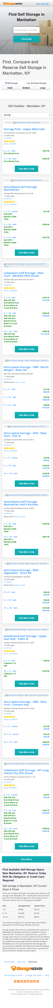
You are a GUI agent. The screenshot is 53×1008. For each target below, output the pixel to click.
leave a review (19, 382)
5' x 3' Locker (11, 211)
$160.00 (45, 465)
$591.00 (45, 537)
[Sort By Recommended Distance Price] (26, 115)
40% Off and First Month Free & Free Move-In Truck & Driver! (11, 304)
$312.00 (45, 300)
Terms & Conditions (32, 990)
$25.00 (46, 458)
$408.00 (45, 476)
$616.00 (45, 831)
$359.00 (45, 316)
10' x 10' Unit (10, 331)
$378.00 (45, 473)
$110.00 (45, 407)
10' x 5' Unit (10, 671)
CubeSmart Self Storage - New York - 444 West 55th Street (23, 274)
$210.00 (45, 608)
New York (21, 962)
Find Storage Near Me (16, 990)
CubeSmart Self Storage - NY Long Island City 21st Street (26, 771)
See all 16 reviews (10, 654)
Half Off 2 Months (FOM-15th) (10, 529)
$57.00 (46, 734)
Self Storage (12, 83)
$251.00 (45, 813)
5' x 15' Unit (10, 405)
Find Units (26, 38)
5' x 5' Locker (11, 458)
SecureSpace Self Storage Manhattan (20, 188)
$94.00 (46, 600)
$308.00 (45, 828)
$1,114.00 (45, 334)
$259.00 (45, 224)
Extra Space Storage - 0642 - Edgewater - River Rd (22, 571)
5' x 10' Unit (10, 158)
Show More (26, 859)
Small (9, 88)
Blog (47, 975)
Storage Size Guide (34, 975)
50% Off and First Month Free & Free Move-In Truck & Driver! (11, 801)
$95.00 (46, 397)
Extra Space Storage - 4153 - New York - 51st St (25, 434)
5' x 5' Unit (9, 151)
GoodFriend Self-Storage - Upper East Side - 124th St (25, 637)
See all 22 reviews (10, 719)
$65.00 (46, 797)
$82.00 (46, 392)
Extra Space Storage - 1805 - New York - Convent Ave (25, 703)
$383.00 (45, 158)
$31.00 (46, 211)
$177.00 (45, 468)
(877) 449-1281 (42, 3)
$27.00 (46, 726)
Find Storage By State (13, 975)
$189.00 (45, 524)
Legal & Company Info (25, 992)
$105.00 (45, 602)
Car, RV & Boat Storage (36, 83)
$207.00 (45, 151)
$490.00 (45, 744)
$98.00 (46, 405)
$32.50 (46, 795)
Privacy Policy (45, 990)
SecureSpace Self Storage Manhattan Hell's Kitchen (21, 503)
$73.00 (46, 389)
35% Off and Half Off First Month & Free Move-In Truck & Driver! (10, 818)
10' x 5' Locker (11, 734)
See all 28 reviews (10, 291)
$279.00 (45, 671)
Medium (26, 88)
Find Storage (9, 962)
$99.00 (46, 660)
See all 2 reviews (10, 204)
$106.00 (45, 400)
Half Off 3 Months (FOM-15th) (10, 216)
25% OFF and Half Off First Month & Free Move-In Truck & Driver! (10, 321)
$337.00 (45, 237)
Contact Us (37, 992)
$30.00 (46, 729)
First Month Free (11, 153)
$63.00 (46, 737)
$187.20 (45, 297)
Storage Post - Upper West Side (24, 129)
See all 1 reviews (10, 144)
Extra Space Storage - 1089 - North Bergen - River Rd (26, 368)
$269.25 (45, 313)
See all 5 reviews (10, 788)
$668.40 (45, 331)
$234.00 (45, 610)
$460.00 (45, 742)
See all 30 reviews (10, 451)
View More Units (26, 168)
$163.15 (45, 810)
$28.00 (46, 460)
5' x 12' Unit (10, 237)
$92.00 (46, 595)
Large (42, 88)
